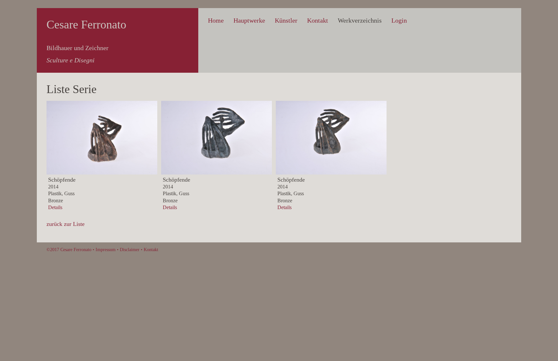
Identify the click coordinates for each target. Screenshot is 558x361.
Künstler (286, 20)
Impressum (106, 249)
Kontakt (317, 20)
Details (55, 207)
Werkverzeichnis (360, 20)
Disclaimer (130, 249)
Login (399, 20)
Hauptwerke (249, 20)
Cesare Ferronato (86, 24)
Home (216, 20)
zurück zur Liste (65, 224)
